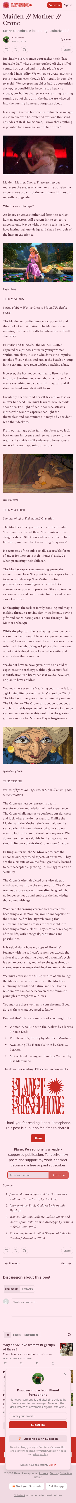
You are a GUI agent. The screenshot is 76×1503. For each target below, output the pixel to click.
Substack (19, 1495)
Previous (14, 1263)
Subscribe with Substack (41, 1438)
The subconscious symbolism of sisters (27, 1354)
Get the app (56, 1486)
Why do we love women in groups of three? (29, 1347)
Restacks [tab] (27, 1289)
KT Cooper (18, 37)
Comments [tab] (11, 1289)
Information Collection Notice (49, 1450)
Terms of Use (58, 1447)
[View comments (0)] (15, 49)
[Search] (69, 1334)
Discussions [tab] (31, 1334)
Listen (68, 39)
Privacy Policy (40, 1454)
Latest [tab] (17, 1334)
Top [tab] (7, 1334)
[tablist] (19, 1289)
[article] (38, 1354)
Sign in (68, 5)
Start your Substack (28, 1486)
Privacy (43, 1473)
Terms (54, 1473)
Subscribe (55, 5)
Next (64, 1263)
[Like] (6, 49)
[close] (65, 1374)
